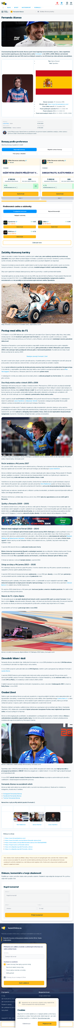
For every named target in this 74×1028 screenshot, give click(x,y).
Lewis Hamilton (19, 401)
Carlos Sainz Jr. (62, 698)
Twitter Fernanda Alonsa (11, 798)
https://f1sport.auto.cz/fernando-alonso (17, 844)
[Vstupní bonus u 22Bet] (37, 520)
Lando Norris (5, 671)
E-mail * (40, 904)
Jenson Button (37, 824)
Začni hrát (20, 194)
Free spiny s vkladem (19, 153)
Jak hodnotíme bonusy (8, 1001)
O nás (3, 996)
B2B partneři (10, 973)
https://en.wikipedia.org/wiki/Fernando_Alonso (19, 847)
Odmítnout (26, 1023)
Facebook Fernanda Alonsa (12, 796)
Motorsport (26, 7)
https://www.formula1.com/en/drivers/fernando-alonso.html (23, 840)
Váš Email (6, 953)
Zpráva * (7, 891)
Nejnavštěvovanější (54, 211)
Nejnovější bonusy (19, 149)
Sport (16, 7)
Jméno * (7, 904)
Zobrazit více (37, 242)
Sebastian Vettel (31, 401)
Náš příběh (4, 1010)
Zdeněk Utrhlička (7, 127)
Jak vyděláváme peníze (8, 1007)
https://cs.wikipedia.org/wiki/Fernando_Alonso (18, 849)
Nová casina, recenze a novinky (16, 970)
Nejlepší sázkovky (20, 215)
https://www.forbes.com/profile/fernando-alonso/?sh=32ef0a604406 (25, 842)
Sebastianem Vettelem (17, 538)
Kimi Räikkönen (46, 484)
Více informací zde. (44, 1018)
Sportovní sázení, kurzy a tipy (15, 967)
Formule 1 (37, 7)
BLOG (9, 7)
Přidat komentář (37, 915)
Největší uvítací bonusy (55, 149)
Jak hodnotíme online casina (10, 998)
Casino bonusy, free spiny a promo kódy (18, 964)
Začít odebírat (24, 983)
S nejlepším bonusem (19, 211)
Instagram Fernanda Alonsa (12, 793)
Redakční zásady (6, 1004)
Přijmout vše (47, 1023)
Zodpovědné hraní (44, 996)
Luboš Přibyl (6, 123)
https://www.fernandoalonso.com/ (58, 104)
